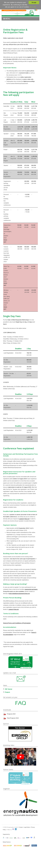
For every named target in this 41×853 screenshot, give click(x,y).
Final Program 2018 (13, 718)
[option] (20, 662)
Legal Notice (27, 827)
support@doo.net (24, 519)
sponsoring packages (31, 589)
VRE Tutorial (8, 689)
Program (7, 692)
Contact (21, 827)
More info (33, 7)
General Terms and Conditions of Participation (17, 623)
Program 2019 (11, 714)
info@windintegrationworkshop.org (19, 593)
